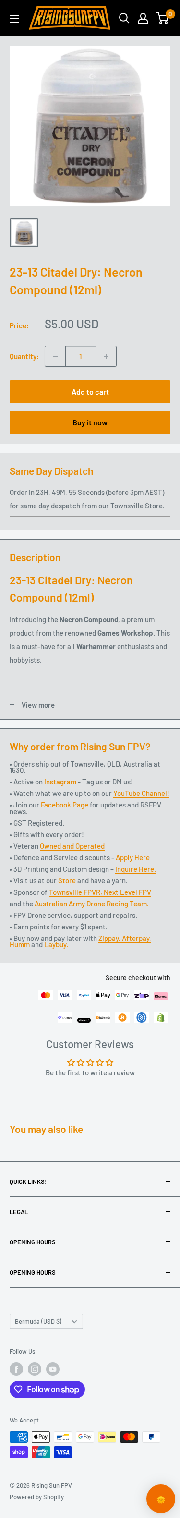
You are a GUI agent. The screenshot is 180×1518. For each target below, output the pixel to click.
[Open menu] (14, 19)
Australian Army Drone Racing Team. (92, 903)
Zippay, (110, 938)
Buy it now (90, 422)
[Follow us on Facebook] (16, 1369)
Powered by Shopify (37, 1497)
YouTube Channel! (141, 793)
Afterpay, (136, 938)
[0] (162, 18)
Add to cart (90, 391)
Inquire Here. (135, 869)
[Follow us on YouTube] (53, 1369)
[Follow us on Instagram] (34, 1369)
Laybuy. (56, 944)
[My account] (143, 18)
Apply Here (133, 857)
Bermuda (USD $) (38, 1321)
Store (67, 880)
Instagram (61, 781)
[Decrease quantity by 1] (55, 356)
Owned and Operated (72, 846)
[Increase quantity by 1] (106, 356)
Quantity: (24, 356)
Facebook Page (64, 804)
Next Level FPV (127, 892)
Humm (20, 944)
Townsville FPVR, (76, 892)
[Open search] (124, 18)
